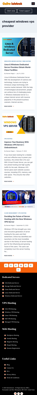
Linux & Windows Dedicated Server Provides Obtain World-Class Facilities (17, 67)
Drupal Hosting (12, 345)
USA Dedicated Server (12, 283)
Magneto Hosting (12, 342)
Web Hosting (27, 61)
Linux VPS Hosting (11, 315)
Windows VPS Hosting (12, 312)
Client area (11, 11)
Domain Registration (13, 348)
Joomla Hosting (12, 338)
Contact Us (10, 368)
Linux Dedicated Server (12, 293)
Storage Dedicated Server (13, 286)
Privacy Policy (11, 374)
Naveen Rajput (10, 73)
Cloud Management (10, 213)
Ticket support (24, 11)
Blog (8, 365)
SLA (8, 371)
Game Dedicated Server (12, 289)
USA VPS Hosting (10, 309)
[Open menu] (33, 3)
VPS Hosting (8, 138)
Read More (9, 106)
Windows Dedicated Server (13, 296)
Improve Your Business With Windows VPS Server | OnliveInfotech (16, 145)
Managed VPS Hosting (12, 322)
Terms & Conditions (13, 378)
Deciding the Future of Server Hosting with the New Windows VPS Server (18, 219)
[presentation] (18, 47)
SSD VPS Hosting (10, 319)
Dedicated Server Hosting (12, 61)
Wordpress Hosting (13, 335)
